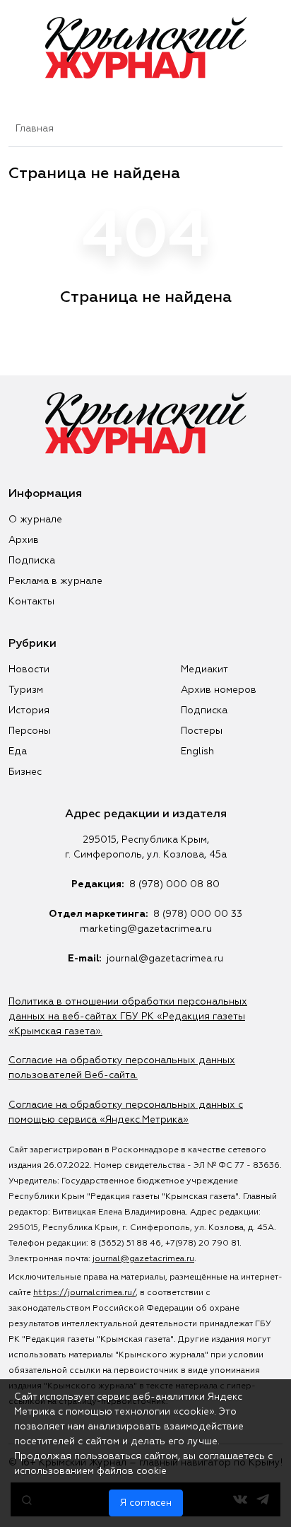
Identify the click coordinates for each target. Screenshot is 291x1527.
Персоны (29, 731)
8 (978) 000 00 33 (197, 914)
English (197, 751)
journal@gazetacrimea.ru (165, 959)
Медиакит (204, 669)
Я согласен (146, 1503)
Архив (23, 540)
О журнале (35, 520)
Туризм (25, 690)
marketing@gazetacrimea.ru (146, 929)
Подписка (31, 561)
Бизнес (25, 772)
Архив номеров (218, 690)
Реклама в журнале (55, 581)
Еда (17, 751)
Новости (28, 669)
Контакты (31, 602)
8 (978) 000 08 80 (174, 884)
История (28, 710)
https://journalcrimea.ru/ (84, 1293)
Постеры (201, 731)
